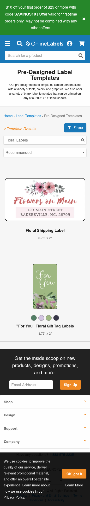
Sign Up (70, 384)
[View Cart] (81, 43)
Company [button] (12, 441)
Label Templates (28, 115)
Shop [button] (8, 401)
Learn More (74, 485)
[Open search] (81, 55)
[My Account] (69, 43)
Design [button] (9, 415)
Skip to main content (17, 24)
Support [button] (11, 428)
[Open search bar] (19, 43)
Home (8, 115)
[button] (7, 43)
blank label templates (38, 93)
